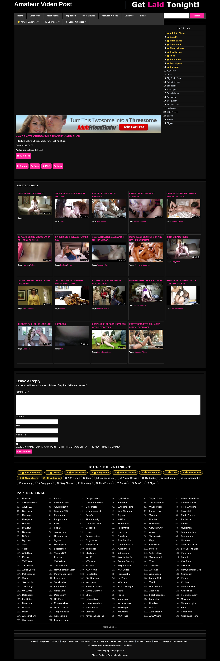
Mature (100, 308)
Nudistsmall (92, 607)
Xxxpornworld (156, 557)
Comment (22, 392)
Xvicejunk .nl (124, 548)
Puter (25, 611)
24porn (89, 532)
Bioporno (122, 502)
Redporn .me (60, 519)
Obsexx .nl (154, 544)
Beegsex (90, 527)
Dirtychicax (91, 540)
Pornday (185, 607)
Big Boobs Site (174, 78)
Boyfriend (138, 265)
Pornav (153, 607)
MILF (47, 166)
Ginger (69, 265)
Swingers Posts (125, 506)
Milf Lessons (28, 574)
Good (136, 305)
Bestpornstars (93, 536)
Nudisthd (26, 607)
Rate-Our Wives (94, 586)
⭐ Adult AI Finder (176, 33)
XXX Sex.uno (60, 565)
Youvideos (91, 548)
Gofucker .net (156, 527)
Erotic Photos (188, 515)
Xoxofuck (185, 565)
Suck (59, 166)
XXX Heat (122, 582)
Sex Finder (27, 511)
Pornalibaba (124, 574)
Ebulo (89, 595)
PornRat (90, 515)
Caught (143, 221)
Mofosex (153, 548)
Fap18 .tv (122, 532)
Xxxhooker (186, 574)
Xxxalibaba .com (189, 616)
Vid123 (121, 519)
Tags (64, 641)
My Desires (123, 498)
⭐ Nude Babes (174, 41)
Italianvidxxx (92, 599)
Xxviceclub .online (95, 616)
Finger (144, 352)
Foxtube (26, 498)
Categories (44, 641)
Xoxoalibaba (155, 611)
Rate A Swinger (125, 586)
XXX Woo (91, 561)
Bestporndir (60, 548)
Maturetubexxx (125, 544)
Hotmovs (185, 540)
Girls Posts (91, 506)
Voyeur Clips (155, 498)
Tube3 (170, 119)
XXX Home (91, 569)
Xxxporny (59, 557)
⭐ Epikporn (173, 67)
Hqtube (26, 523)
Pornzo (184, 523)
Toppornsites (155, 536)
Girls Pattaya (155, 553)
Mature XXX (155, 578)
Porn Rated (91, 574)
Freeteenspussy (189, 595)
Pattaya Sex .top (126, 561)
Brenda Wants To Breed (31, 193)
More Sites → (110, 627)
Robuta (184, 578)
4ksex (25, 548)
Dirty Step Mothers (177, 237)
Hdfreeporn (60, 544)
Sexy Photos (173, 104)
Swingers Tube (61, 502)
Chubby (23, 166)
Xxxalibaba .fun (125, 557)
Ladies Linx (155, 511)
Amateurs (86, 641)
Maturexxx (123, 599)
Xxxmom (153, 515)
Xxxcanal (90, 565)
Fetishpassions (157, 595)
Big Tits (104, 641)
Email (20, 425)
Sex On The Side (189, 548)
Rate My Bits (155, 586)
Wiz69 (89, 557)
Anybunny (171, 97)
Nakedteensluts (94, 603)
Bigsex (170, 123)
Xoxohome (186, 611)
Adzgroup (154, 590)
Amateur (100, 265)
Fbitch (121, 595)
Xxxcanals (27, 620)
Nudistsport (123, 607)
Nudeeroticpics (188, 603)
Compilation (101, 352)
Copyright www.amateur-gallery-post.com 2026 (110, 645)
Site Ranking (92, 578)
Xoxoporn (91, 582)
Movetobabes (61, 603)
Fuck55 (58, 527)
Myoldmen (186, 527)
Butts (169, 74)
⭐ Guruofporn (174, 63)
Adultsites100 (61, 506)
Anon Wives (60, 586)
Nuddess (153, 603)
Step (178, 262)
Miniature (186, 599)
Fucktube (27, 599)
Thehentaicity (93, 519)
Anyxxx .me (60, 532)
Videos (33, 265)
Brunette (137, 352)
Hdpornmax (123, 523)
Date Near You (125, 511)
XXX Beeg (27, 553)
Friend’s (31, 308)
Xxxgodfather (124, 565)
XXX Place (123, 616)
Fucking (26, 265)
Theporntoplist (61, 611)
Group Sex (116, 641)
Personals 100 (188, 502)
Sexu (24, 544)
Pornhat (58, 498)
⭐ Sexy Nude (174, 44)
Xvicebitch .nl (29, 616)
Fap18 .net (186, 519)
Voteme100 (60, 553)
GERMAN (179, 308)
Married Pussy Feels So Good (145, 280)
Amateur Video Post (43, 4)
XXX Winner (60, 561)
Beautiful (175, 221)
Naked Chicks (173, 82)
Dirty (173, 262)
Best (25, 308)
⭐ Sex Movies (174, 52)
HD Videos (24, 156)
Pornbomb (59, 515)
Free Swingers (188, 506)
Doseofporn (60, 595)
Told (61, 221)
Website (21, 435)
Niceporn (26, 532)
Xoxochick (154, 565)
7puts (120, 590)
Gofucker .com (93, 523)
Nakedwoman (125, 603)
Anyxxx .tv (154, 532)
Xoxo (151, 561)
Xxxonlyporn (28, 569)
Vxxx (56, 523)
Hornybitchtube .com (64, 569)
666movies (123, 553)
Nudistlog (171, 108)
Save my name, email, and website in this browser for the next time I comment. (69, 447)
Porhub (184, 557)
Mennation (154, 599)
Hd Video (122, 578)
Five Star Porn (125, 540)
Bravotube (27, 527)
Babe (107, 265)
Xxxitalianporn (156, 502)
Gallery (55, 641)
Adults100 (27, 506)
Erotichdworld (173, 93)
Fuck (36, 166)
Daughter (146, 265)
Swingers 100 (61, 511)
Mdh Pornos (172, 112)
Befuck (25, 536)
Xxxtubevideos (61, 620)
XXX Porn (171, 71)
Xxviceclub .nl (61, 616)
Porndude (123, 536)
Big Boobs (172, 86)
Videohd (90, 611)
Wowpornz (123, 611)
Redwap (26, 515)
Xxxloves (153, 569)
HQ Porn (58, 599)
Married (143, 305)
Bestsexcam (187, 536)
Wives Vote (59, 590)
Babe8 (170, 116)
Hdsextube (154, 523)
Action (136, 221)
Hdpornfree (123, 527)
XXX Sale (27, 561)
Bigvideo (26, 540)
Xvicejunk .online (189, 544)
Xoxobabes (155, 574)
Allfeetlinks (186, 590)
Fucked (63, 265)
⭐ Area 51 (172, 37)
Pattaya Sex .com (63, 574)
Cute (109, 352)
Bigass (57, 540)
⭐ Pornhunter (174, 59)
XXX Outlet (123, 569)
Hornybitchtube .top (191, 569)
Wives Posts (155, 506)
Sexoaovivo (28, 582)
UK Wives (27, 590)
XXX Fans (186, 561)
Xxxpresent (60, 578)
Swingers (166, 641)
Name (20, 416)
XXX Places (28, 565)
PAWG (156, 641)
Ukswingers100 (93, 511)
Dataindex (27, 595)
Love (181, 221)
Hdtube (153, 519)
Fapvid (152, 540)
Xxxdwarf (185, 582)
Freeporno (27, 519)
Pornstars (73, 641)
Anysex (121, 515)
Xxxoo (25, 578)
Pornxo (25, 557)
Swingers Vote (188, 586)
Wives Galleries (94, 590)
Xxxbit (152, 582)
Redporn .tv (92, 544)
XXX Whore (155, 616)
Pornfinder (186, 553)
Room (103, 221)
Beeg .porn (172, 101)
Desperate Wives (94, 502)
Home (34, 641)
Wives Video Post (190, 498)
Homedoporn (60, 536)
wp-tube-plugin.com (115, 651)
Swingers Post (29, 502)
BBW (96, 641)
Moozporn (27, 603)
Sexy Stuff (186, 511)
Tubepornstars (188, 532)
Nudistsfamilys (61, 607)
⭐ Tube (171, 56)
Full (98, 221)
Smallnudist (60, 582)
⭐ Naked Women (175, 48)
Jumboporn (172, 89)
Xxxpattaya (27, 586)
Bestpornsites (93, 498)
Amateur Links (180, 641)
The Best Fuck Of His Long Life (34, 324)
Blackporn (91, 553)
